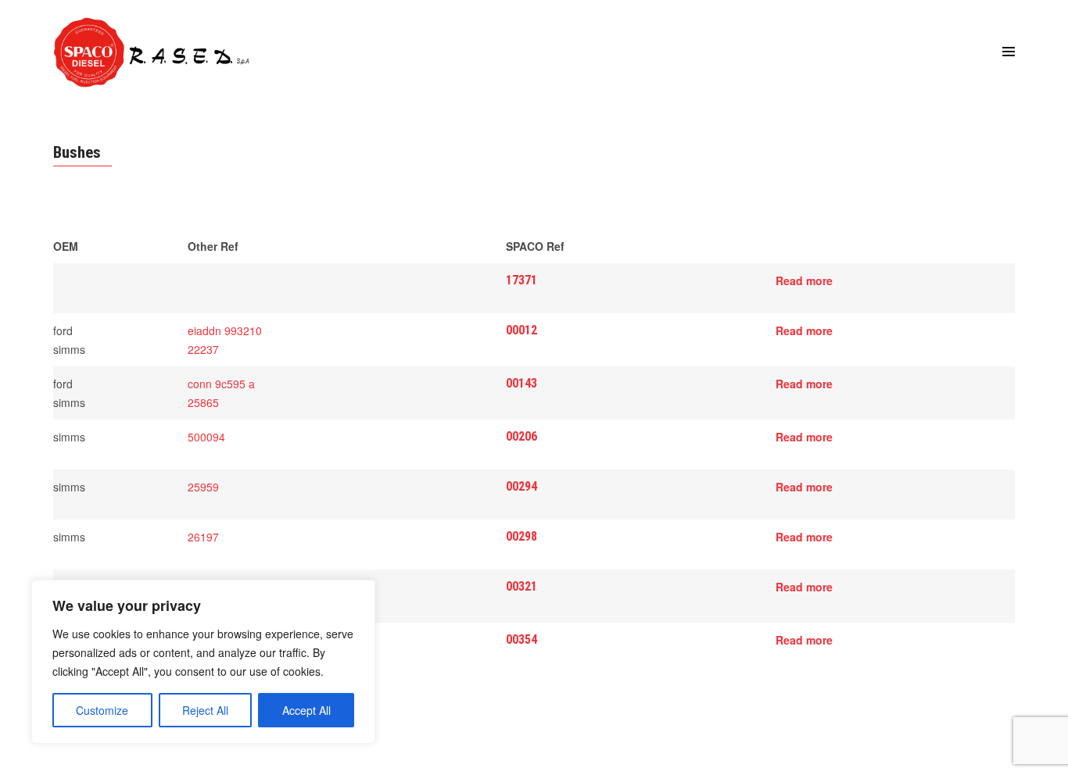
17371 (521, 280)
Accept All (306, 710)
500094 (206, 437)
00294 (521, 486)
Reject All (205, 710)
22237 (203, 349)
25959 (203, 487)
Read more (804, 280)
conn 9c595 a (221, 383)
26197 (203, 537)
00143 (521, 383)
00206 (521, 436)
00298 (521, 536)
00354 (521, 639)
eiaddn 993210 (225, 330)
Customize (102, 710)
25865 (203, 402)
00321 (521, 586)
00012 (521, 330)
